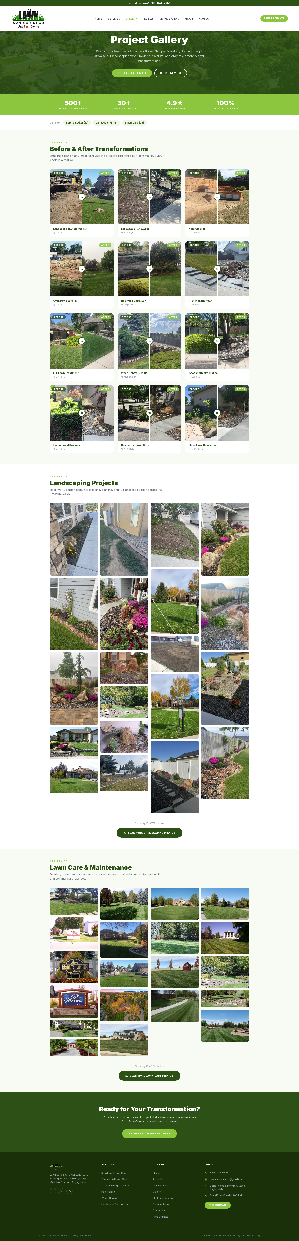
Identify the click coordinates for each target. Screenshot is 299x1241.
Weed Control (109, 1197)
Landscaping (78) (106, 122)
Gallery (131, 18)
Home (98, 18)
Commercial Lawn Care (114, 1179)
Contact (205, 18)
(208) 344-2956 (170, 73)
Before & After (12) (77, 122)
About (189, 18)
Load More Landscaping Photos (151, 832)
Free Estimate (274, 18)
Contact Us (159, 1210)
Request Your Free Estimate (149, 1133)
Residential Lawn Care (114, 1173)
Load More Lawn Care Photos (152, 1075)
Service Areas (169, 18)
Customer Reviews (163, 1197)
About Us (158, 1179)
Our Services (160, 1185)
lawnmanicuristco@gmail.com (226, 1179)
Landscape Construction (115, 1204)
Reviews (148, 18)
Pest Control (108, 1191)
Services (114, 18)
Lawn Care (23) (134, 122)
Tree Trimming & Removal (116, 1185)
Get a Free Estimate (132, 73)
